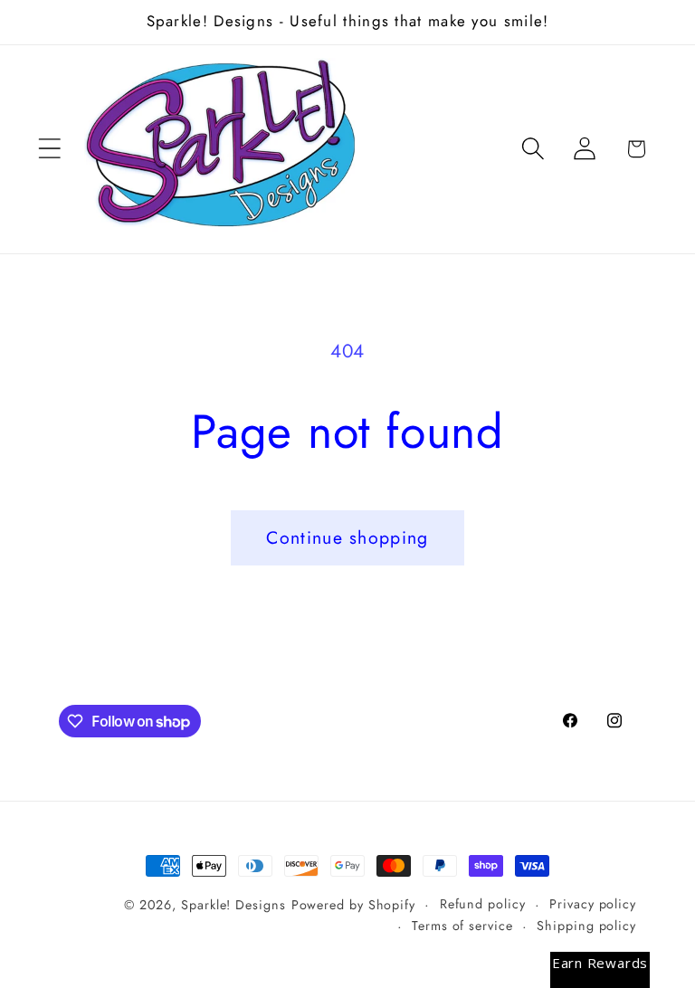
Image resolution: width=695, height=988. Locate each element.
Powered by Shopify (353, 905)
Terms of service (462, 926)
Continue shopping (347, 537)
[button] (49, 149)
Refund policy (483, 904)
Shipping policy (586, 926)
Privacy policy (592, 904)
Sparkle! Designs (233, 905)
